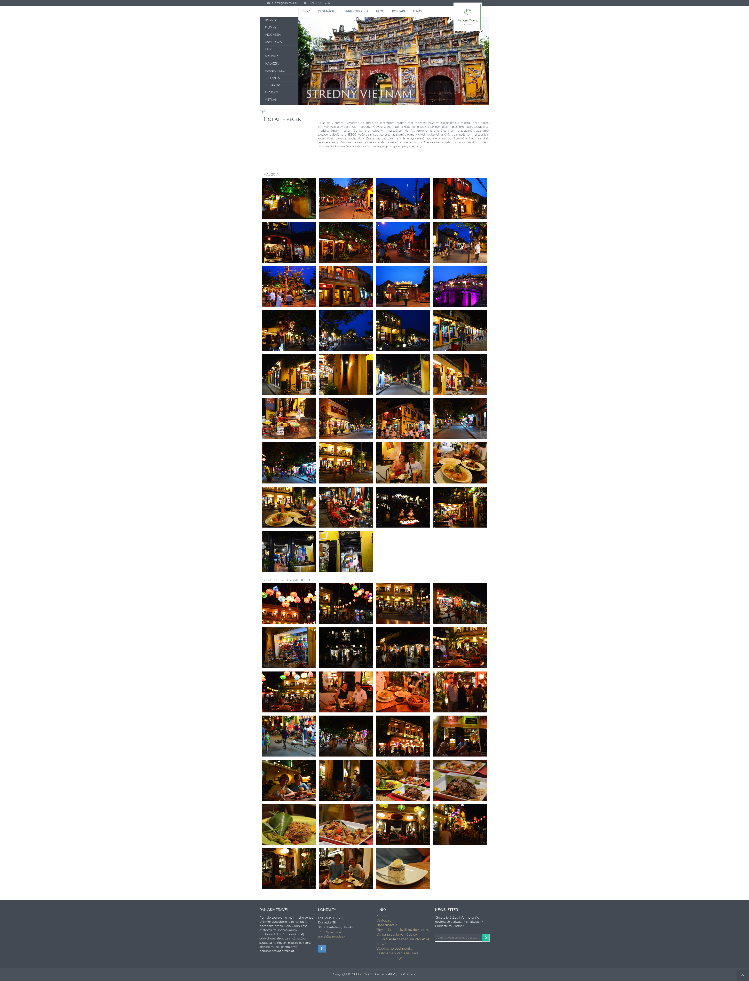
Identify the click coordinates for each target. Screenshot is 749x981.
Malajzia (272, 63)
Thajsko (271, 92)
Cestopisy (383, 920)
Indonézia (273, 34)
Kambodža (273, 42)
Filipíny (270, 27)
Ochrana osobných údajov (396, 934)
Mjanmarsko (275, 71)
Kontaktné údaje (389, 958)
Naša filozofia (386, 925)
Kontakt (382, 916)
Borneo (271, 20)
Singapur (272, 85)
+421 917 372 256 (319, 3)
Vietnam (271, 99)
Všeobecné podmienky (394, 948)
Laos (268, 49)
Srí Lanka (272, 78)
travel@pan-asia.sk (284, 3)
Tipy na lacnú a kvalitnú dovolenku (402, 930)
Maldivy (271, 56)
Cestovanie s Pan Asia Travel (397, 953)
